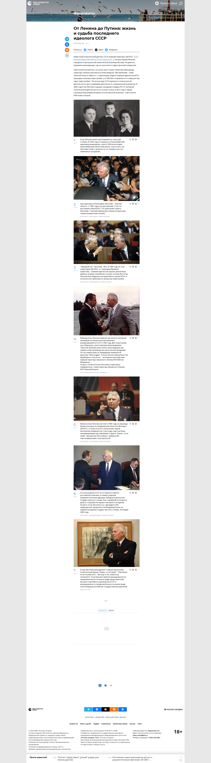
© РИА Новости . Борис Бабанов (89, 216)
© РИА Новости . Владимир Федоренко (90, 515)
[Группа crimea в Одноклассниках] (114, 709)
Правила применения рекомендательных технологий (49, 749)
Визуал (111, 610)
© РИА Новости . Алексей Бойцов (89, 441)
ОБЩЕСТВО (99, 717)
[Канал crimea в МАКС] (122, 709)
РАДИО (96, 724)
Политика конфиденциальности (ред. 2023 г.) (46, 747)
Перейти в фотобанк (104, 216)
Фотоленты (103, 610)
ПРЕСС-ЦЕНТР (85, 724)
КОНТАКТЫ (106, 724)
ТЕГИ (139, 724)
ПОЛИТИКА (89, 717)
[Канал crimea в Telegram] (88, 709)
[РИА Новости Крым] (38, 3)
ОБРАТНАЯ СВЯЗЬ (120, 724)
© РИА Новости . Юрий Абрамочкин (90, 282)
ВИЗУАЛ (123, 717)
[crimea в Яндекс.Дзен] (105, 709)
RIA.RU (132, 724)
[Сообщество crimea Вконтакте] (97, 709)
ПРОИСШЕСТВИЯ (111, 717)
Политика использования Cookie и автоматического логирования (49, 743)
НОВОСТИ (73, 724)
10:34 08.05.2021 (79, 43)
